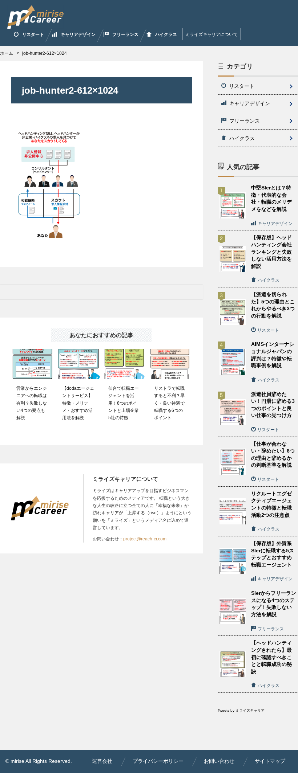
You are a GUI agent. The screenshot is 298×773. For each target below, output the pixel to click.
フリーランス (125, 34)
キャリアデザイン (78, 34)
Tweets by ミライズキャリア (241, 710)
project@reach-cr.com (144, 538)
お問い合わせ (219, 761)
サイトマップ (270, 761)
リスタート (33, 34)
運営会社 (102, 761)
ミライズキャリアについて (211, 34)
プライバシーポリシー (158, 761)
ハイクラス (166, 34)
